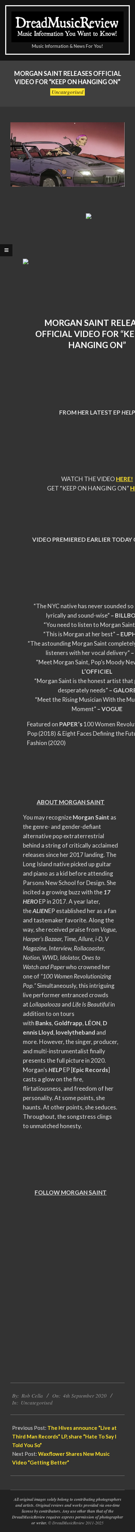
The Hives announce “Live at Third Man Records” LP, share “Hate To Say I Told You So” (64, 1436)
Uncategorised (67, 91)
